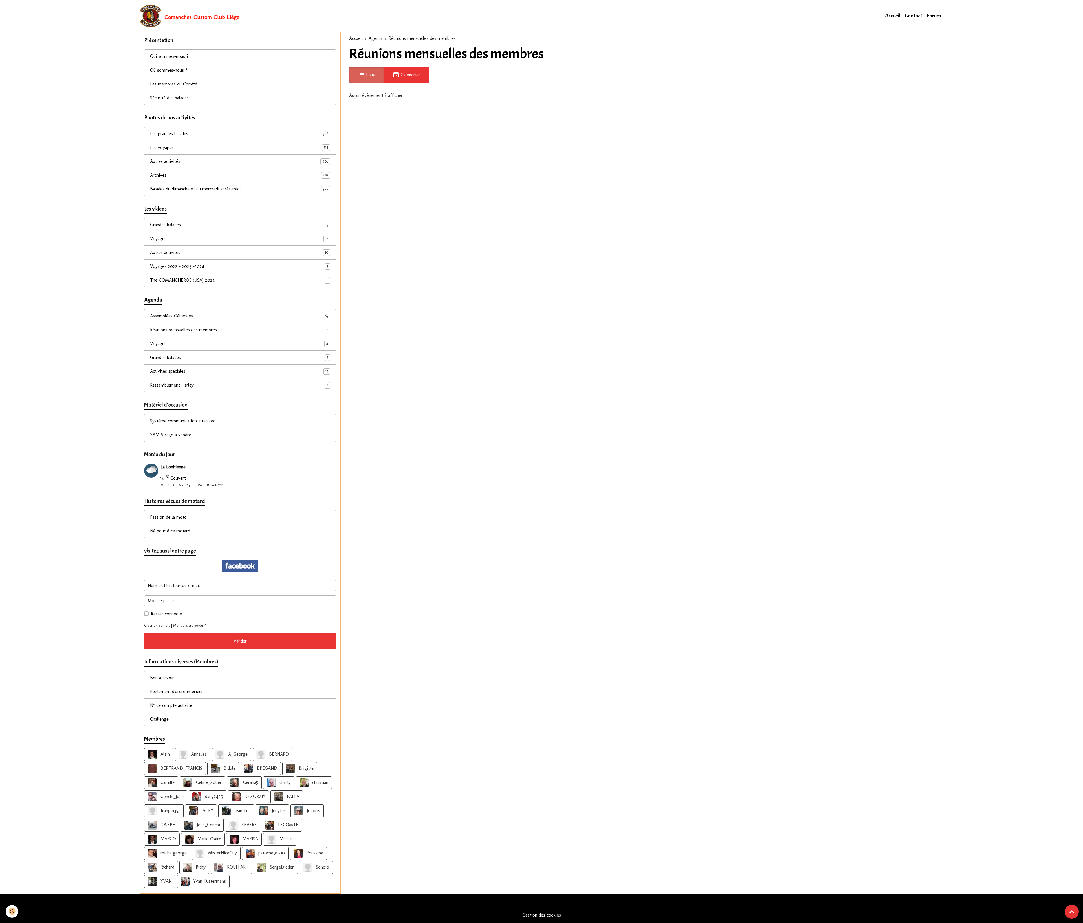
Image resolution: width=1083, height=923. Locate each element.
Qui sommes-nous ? (169, 56)
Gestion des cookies (541, 915)
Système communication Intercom (182, 421)
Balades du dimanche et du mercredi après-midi (239, 189)
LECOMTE (287, 824)
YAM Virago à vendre (170, 434)
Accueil (892, 15)
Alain (164, 754)
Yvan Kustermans (209, 881)
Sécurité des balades (169, 97)
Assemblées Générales (239, 316)
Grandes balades (239, 224)
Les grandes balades (239, 133)
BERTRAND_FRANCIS (180, 768)
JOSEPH (167, 824)
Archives (239, 175)
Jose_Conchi (207, 824)
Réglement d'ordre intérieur (176, 691)
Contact (913, 15)
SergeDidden (281, 867)
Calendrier (409, 75)
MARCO (167, 838)
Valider (240, 641)
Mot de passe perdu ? (189, 625)
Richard (166, 867)
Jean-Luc (241, 810)
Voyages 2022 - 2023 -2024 (239, 266)
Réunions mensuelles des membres (239, 329)
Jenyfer (277, 810)
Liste (370, 75)
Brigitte (305, 768)
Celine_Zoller (208, 782)
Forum (934, 15)
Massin (285, 838)
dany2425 (213, 796)
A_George (237, 754)
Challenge (159, 719)
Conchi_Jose (171, 796)
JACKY (206, 810)
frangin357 (169, 810)
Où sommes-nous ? (168, 70)
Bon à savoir (162, 677)
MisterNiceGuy (222, 853)
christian (319, 782)
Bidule (228, 768)
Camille (167, 782)
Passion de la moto (168, 517)
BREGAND (266, 768)
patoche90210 (271, 853)
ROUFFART (237, 867)
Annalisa (198, 754)
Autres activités (239, 161)
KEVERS (248, 824)
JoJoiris (312, 810)
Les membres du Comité (173, 84)
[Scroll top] (1072, 912)
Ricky (200, 867)
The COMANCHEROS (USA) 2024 (239, 280)
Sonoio (321, 867)
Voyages (239, 238)
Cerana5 (250, 782)
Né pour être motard (170, 531)
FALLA (292, 796)
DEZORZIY (254, 796)
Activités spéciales (239, 371)
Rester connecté (166, 614)
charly (284, 782)
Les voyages (239, 147)
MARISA (249, 838)
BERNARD (278, 754)
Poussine (314, 853)
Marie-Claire (208, 838)
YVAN (165, 881)
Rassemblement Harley (239, 385)
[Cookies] (12, 911)
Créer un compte (157, 625)
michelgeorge (173, 853)
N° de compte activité (171, 705)
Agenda (376, 38)
